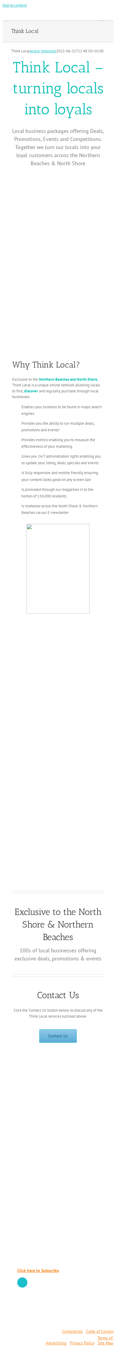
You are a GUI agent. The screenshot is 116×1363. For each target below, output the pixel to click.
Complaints (72, 1331)
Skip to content (14, 5)
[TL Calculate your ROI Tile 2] (58, 525)
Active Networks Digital (40, 1196)
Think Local (28, 1187)
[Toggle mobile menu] (102, 17)
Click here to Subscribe (38, 1270)
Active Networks (43, 51)
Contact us (27, 1160)
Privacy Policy (82, 1343)
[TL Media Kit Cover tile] (58, 621)
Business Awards (34, 1234)
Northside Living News (40, 1206)
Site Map (105, 1343)
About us (26, 1151)
